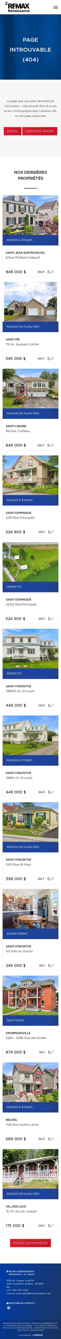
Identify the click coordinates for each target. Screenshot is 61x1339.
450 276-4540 (20, 1290)
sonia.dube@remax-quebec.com (33, 1294)
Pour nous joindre (40, 131)
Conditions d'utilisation (46, 1328)
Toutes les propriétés (30, 1243)
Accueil (12, 131)
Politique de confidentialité (17, 1328)
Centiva (37, 1335)
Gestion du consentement (31, 1330)
